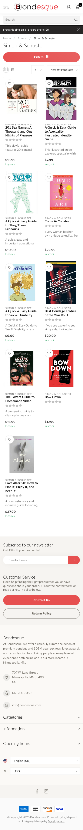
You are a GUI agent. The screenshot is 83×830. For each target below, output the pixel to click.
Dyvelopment (56, 821)
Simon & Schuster (44, 38)
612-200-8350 (21, 693)
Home (7, 38)
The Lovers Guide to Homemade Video (20, 399)
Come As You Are (57, 221)
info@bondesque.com (26, 705)
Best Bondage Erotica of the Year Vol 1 (60, 313)
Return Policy (42, 613)
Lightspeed (69, 817)
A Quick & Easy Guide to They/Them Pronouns (21, 225)
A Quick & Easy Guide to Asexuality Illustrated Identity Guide (60, 133)
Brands (22, 38)
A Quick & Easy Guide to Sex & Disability (21, 313)
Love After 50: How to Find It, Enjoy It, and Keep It (21, 487)
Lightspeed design (32, 821)
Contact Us (41, 600)
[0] (77, 7)
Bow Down (53, 397)
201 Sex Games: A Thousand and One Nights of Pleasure (18, 131)
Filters (39, 57)
